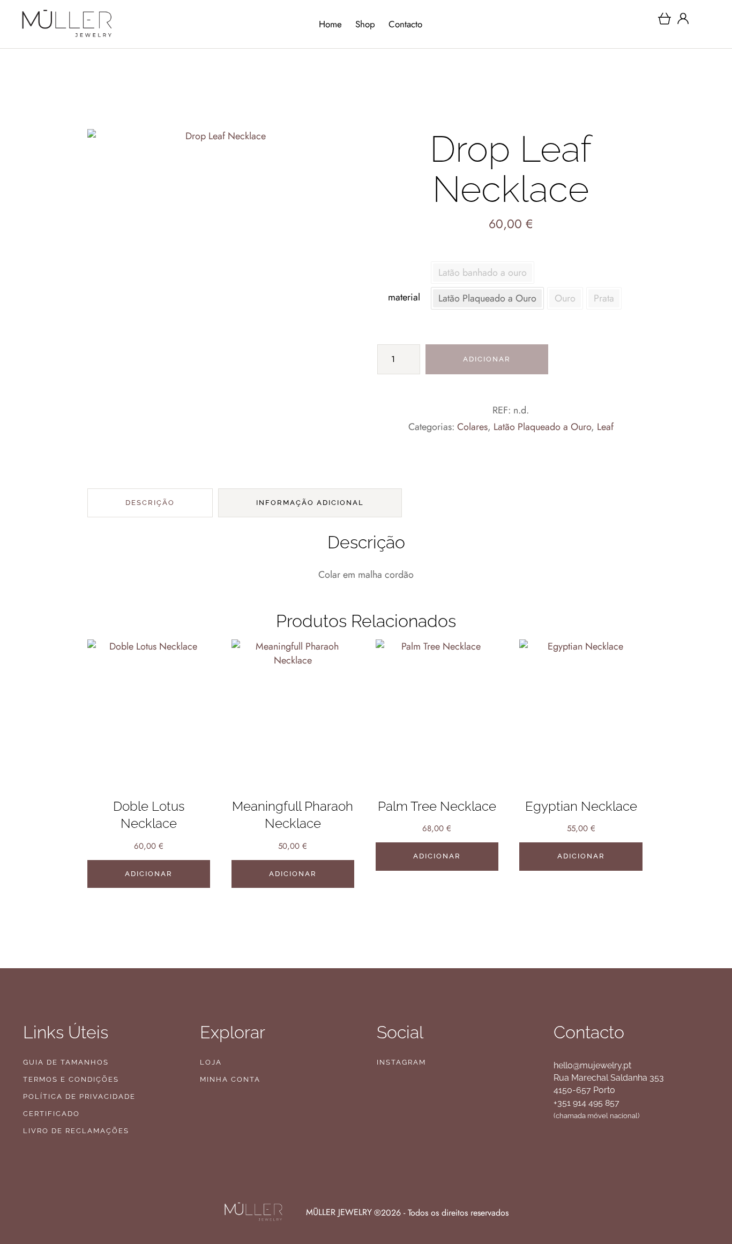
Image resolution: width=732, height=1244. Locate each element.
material (404, 297)
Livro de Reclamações (76, 1131)
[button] (701, 1197)
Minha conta (230, 1079)
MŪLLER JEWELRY (339, 1212)
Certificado (51, 1114)
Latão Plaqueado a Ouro (542, 427)
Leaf (605, 427)
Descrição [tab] (150, 503)
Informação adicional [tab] (310, 503)
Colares (472, 427)
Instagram (401, 1062)
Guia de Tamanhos (66, 1062)
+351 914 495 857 (586, 1103)
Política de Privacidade (79, 1096)
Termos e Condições (71, 1079)
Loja (211, 1062)
